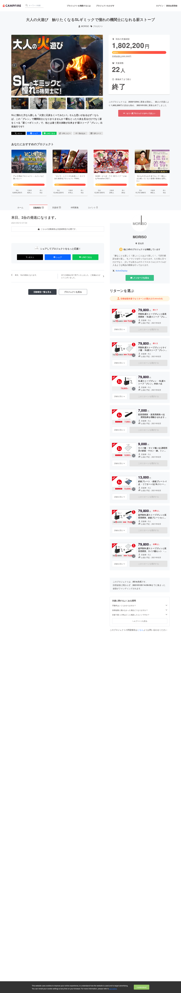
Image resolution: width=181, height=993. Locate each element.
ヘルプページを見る (139, 621)
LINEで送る (50, 133)
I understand (141, 987)
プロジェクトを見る (73, 291)
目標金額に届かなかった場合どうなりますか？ (130, 610)
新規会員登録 (171, 5)
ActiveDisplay (121, 270)
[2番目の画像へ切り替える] (38, 103)
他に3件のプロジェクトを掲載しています (141, 249)
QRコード (97, 133)
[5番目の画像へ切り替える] (94, 103)
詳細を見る (118, 329)
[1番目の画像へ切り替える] (20, 103)
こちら (140, 629)
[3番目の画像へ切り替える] (57, 103)
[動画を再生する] (57, 65)
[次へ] (100, 65)
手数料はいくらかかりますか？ (124, 605)
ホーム (20, 207)
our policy (113, 988)
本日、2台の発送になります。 (34, 217)
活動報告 (38, 207)
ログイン (159, 5)
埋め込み (81, 133)
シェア (35, 133)
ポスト (19, 133)
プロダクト (98, 26)
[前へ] (14, 65)
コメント (92, 207)
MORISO (85, 26)
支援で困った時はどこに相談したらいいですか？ (130, 615)
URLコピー (66, 133)
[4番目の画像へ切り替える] (75, 103)
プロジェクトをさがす (105, 5)
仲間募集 (75, 207)
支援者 (56, 207)
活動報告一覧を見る (42, 291)
